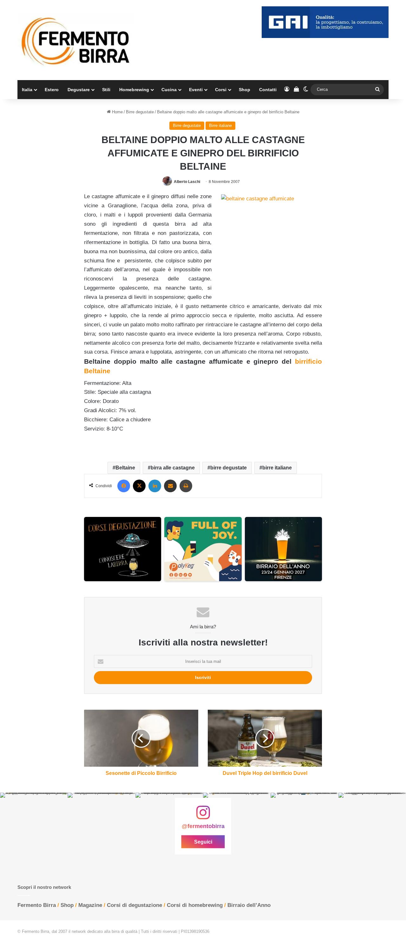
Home (117, 112)
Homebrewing (134, 89)
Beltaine (125, 467)
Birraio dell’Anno (249, 905)
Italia (27, 89)
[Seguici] (203, 816)
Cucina (169, 89)
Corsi (220, 89)
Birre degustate (140, 112)
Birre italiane (220, 125)
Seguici (203, 842)
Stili (106, 89)
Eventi (196, 89)
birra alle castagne (173, 467)
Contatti (268, 89)
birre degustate (228, 467)
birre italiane (277, 467)
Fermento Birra (36, 905)
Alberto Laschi (187, 181)
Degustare (79, 89)
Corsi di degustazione (134, 905)
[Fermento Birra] (76, 40)
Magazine (90, 905)
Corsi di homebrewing (195, 905)
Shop (244, 89)
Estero (52, 89)
